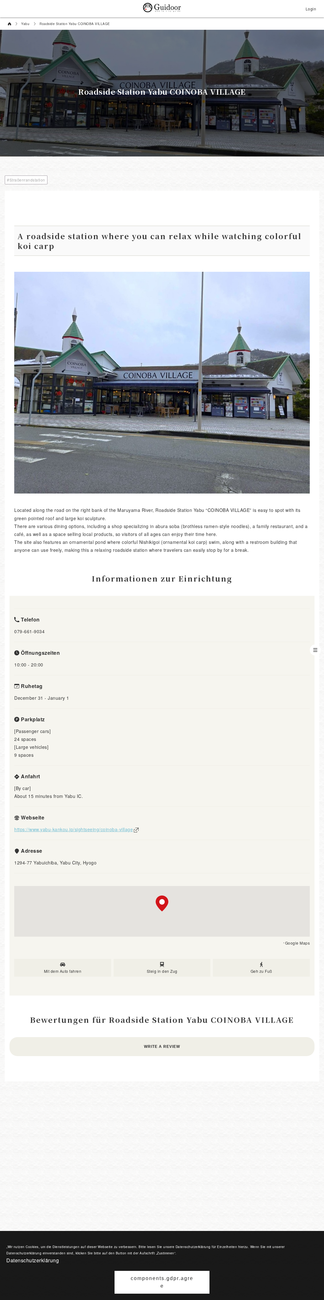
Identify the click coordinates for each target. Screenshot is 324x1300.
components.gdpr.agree (162, 1282)
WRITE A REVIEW (162, 1046)
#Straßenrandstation (26, 179)
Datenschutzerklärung (32, 1260)
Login (311, 8)
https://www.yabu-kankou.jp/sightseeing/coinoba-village (73, 829)
